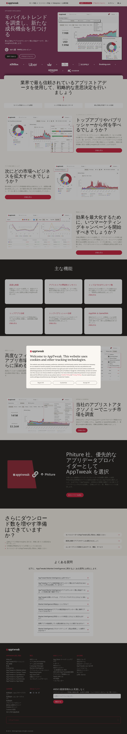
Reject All (41, 383)
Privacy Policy (76, 375)
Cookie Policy (65, 375)
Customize (63, 383)
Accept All (86, 383)
